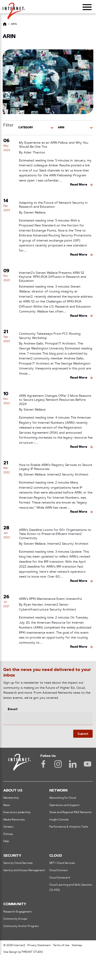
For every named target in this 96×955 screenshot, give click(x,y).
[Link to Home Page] (5, 25)
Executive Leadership (16, 812)
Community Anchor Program (21, 926)
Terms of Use (61, 945)
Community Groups (15, 919)
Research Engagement (17, 912)
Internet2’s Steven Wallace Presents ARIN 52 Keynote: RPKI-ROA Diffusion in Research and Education (52, 277)
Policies (8, 834)
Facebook (43, 764)
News (6, 805)
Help (6, 841)
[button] (14, 9)
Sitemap (77, 945)
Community (14, 904)
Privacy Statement (39, 945)
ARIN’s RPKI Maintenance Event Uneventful (50, 599)
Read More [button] (78, 184)
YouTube (87, 764)
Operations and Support (64, 805)
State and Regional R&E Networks (70, 812)
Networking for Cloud (62, 798)
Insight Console (59, 819)
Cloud (55, 856)
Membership (11, 798)
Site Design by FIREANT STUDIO (23, 952)
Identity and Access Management (24, 870)
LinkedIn (73, 764)
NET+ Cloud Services (62, 863)
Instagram (58, 764)
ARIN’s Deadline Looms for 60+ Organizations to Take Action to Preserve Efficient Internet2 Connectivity (55, 534)
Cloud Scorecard (59, 877)
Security (12, 856)
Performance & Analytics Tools (68, 827)
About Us (12, 790)
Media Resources (14, 819)
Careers (8, 827)
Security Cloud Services (18, 863)
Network (58, 790)
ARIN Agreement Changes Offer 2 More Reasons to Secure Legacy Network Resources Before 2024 (55, 400)
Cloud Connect (58, 870)
